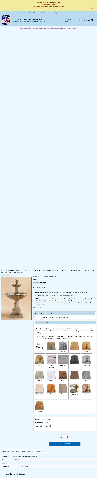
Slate (86, 380)
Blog (55, 13)
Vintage (40, 411)
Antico (51, 351)
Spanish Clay (39, 394)
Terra (51, 394)
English (40, 365)
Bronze (63, 351)
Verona (86, 394)
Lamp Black (86, 365)
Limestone (40, 380)
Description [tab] (6, 451)
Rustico (75, 380)
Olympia (63, 380)
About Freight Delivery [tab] (28, 451)
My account (24, 13)
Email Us (50, 13)
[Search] (74, 13)
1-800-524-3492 (41, 13)
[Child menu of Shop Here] (66, 21)
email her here (42, 304)
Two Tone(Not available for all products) (74, 396)
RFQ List (78, 20)
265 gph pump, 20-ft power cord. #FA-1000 (52, 317)
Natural (51, 380)
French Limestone (51, 366)
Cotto (74, 351)
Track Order (32, 13)
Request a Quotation (64, 443)
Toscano (63, 394)
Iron (75, 365)
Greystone (63, 365)
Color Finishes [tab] (15, 451)
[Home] (2, 270)
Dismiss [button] (93, 9)
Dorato (86, 351)
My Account (87, 20)
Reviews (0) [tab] (39, 451)
